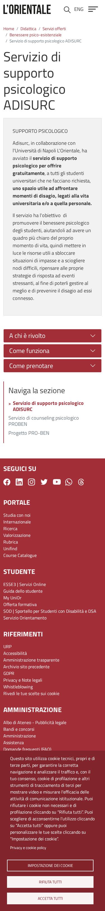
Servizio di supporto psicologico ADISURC (48, 406)
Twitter (44, 482)
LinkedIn (19, 482)
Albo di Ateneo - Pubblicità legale (34, 722)
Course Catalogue (20, 555)
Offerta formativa (20, 604)
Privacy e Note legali (22, 680)
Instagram (31, 482)
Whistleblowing (18, 686)
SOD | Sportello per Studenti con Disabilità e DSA (49, 611)
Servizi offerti (54, 28)
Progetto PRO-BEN (28, 433)
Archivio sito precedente (26, 666)
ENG (78, 9)
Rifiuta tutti (50, 881)
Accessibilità (15, 653)
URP (7, 646)
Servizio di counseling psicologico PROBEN (43, 421)
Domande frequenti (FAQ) (27, 749)
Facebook (6, 482)
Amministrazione (19, 735)
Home (8, 28)
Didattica (28, 28)
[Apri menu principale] (93, 9)
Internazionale (17, 521)
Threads (81, 482)
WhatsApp (68, 482)
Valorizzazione (17, 535)
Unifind (10, 548)
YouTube (57, 482)
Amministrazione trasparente (31, 660)
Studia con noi (17, 515)
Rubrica (10, 542)
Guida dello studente (23, 591)
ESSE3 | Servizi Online (24, 584)
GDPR (8, 673)
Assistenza (13, 742)
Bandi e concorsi (18, 729)
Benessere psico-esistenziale (36, 35)
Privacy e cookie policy (28, 847)
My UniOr (12, 597)
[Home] (27, 9)
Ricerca (10, 528)
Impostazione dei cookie (50, 865)
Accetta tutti (50, 898)
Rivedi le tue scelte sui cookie (31, 693)
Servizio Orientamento (24, 617)
